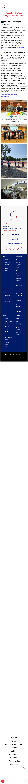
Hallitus (17, 321)
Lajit (17, 259)
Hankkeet (6, 324)
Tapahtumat (7, 326)
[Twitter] (16, 248)
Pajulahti (17, 267)
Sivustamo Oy (20, 354)
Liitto (6, 319)
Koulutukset (18, 265)
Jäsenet (6, 323)
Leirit (6, 293)
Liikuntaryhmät (7, 292)
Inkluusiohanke (19, 295)
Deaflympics (18, 260)
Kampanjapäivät (8, 295)
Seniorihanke (18, 297)
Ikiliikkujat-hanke (19, 292)
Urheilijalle (18, 262)
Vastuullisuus (7, 262)
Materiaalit (7, 264)
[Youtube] (20, 248)
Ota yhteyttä (18, 324)
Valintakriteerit (18, 264)
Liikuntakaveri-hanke (20, 293)
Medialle (6, 331)
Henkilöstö (18, 319)
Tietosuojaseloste (8, 354)
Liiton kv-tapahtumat (20, 270)
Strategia (6, 260)
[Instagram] (12, 248)
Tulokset (17, 269)
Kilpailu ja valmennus (9, 321)
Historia (6, 259)
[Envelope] (2, 781)
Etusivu (6, 318)
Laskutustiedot (18, 323)
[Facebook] (8, 248)
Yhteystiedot (7, 329)
